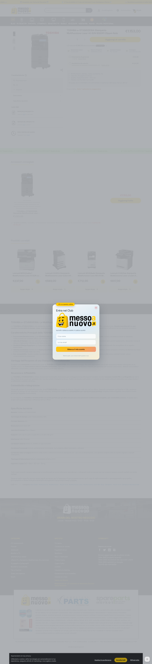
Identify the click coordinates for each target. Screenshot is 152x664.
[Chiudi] (96, 307)
